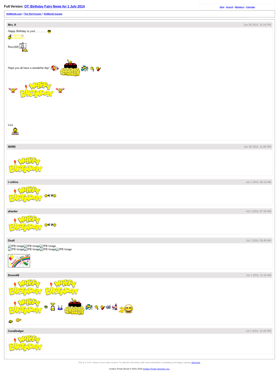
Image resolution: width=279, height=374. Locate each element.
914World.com (14, 14)
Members (239, 7)
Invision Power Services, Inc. (156, 369)
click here (195, 362)
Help (222, 7)
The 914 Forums (32, 14)
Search (229, 7)
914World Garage (53, 14)
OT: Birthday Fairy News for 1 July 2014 (54, 6)
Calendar (250, 7)
